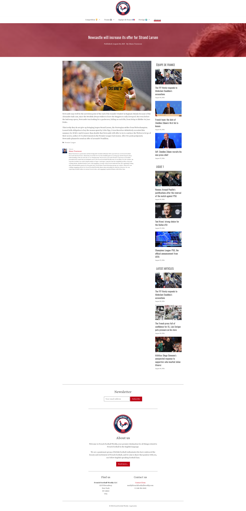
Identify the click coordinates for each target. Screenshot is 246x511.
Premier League (70, 143)
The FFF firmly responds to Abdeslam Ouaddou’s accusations (166, 91)
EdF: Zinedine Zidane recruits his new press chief (168, 153)
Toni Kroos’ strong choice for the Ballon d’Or (167, 223)
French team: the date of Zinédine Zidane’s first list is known (166, 123)
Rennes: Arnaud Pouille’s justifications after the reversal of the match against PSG (168, 193)
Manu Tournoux (75, 151)
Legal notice (133, 506)
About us (157, 20)
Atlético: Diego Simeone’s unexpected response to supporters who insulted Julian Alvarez (167, 360)
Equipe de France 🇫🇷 (126, 20)
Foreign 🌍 (143, 20)
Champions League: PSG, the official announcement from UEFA (167, 253)
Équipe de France (165, 65)
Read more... (123, 464)
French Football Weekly (121, 506)
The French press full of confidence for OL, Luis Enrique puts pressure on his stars (168, 326)
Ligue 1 (160, 167)
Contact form (140, 483)
